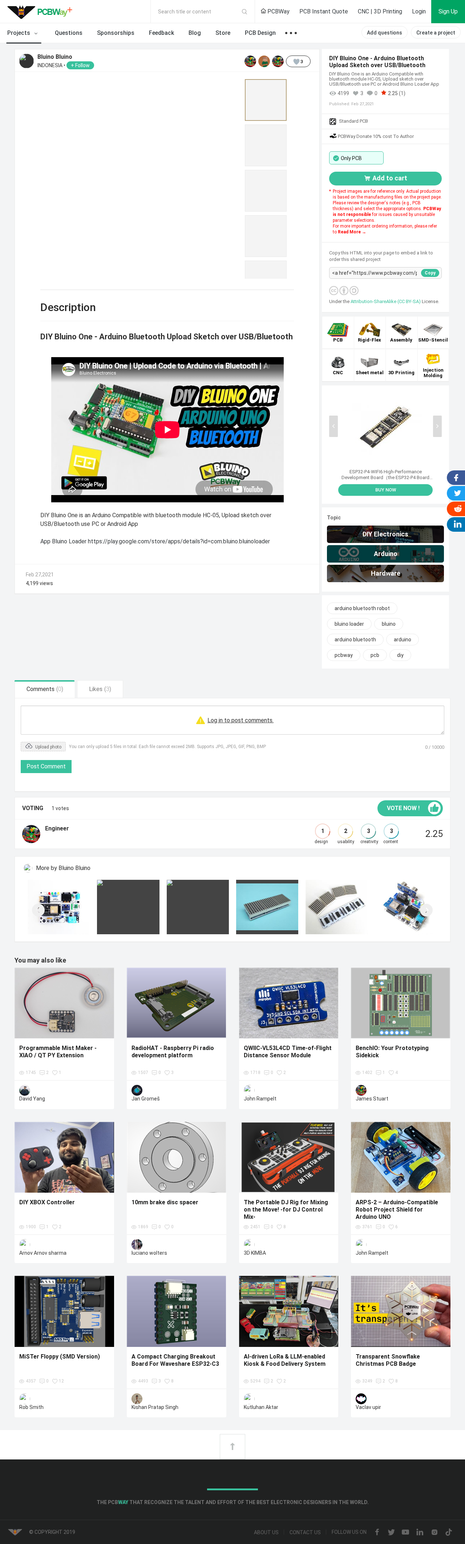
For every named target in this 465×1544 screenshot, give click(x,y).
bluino (389, 624)
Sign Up (448, 11)
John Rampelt (260, 1099)
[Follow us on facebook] (377, 1533)
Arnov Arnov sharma (42, 1253)
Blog (195, 32)
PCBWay (278, 11)
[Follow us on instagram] (434, 1533)
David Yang (32, 1099)
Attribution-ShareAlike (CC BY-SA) (386, 301)
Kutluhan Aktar (261, 1407)
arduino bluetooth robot (362, 608)
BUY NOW (385, 490)
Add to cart (389, 178)
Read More (350, 231)
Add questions (384, 33)
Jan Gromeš (146, 1099)
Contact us (305, 1533)
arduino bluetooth (355, 639)
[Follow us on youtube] (405, 1533)
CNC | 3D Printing (380, 11)
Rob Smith (31, 1407)
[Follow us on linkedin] (420, 1532)
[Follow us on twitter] (391, 1533)
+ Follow (80, 65)
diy (400, 655)
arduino (402, 639)
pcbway (344, 655)
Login (419, 11)
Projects (19, 32)
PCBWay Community (41, 11)
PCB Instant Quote (323, 11)
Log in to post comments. (240, 720)
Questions (68, 32)
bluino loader (349, 624)
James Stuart (372, 1099)
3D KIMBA (255, 1253)
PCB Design (260, 32)
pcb (375, 655)
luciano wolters (149, 1253)
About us (266, 1533)
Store (222, 32)
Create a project (435, 33)
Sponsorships (115, 32)
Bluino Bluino (54, 57)
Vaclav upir (368, 1407)
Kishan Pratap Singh (155, 1407)
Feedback (161, 32)
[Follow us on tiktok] (448, 1533)
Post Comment (46, 766)
